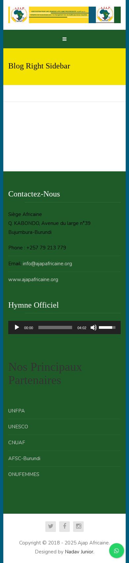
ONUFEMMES (23, 474)
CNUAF (16, 442)
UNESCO (18, 426)
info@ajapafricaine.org (47, 263)
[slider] (55, 327)
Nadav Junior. (79, 551)
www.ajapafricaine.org (33, 279)
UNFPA (16, 411)
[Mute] (93, 327)
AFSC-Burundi (24, 458)
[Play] (17, 327)
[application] (64, 327)
